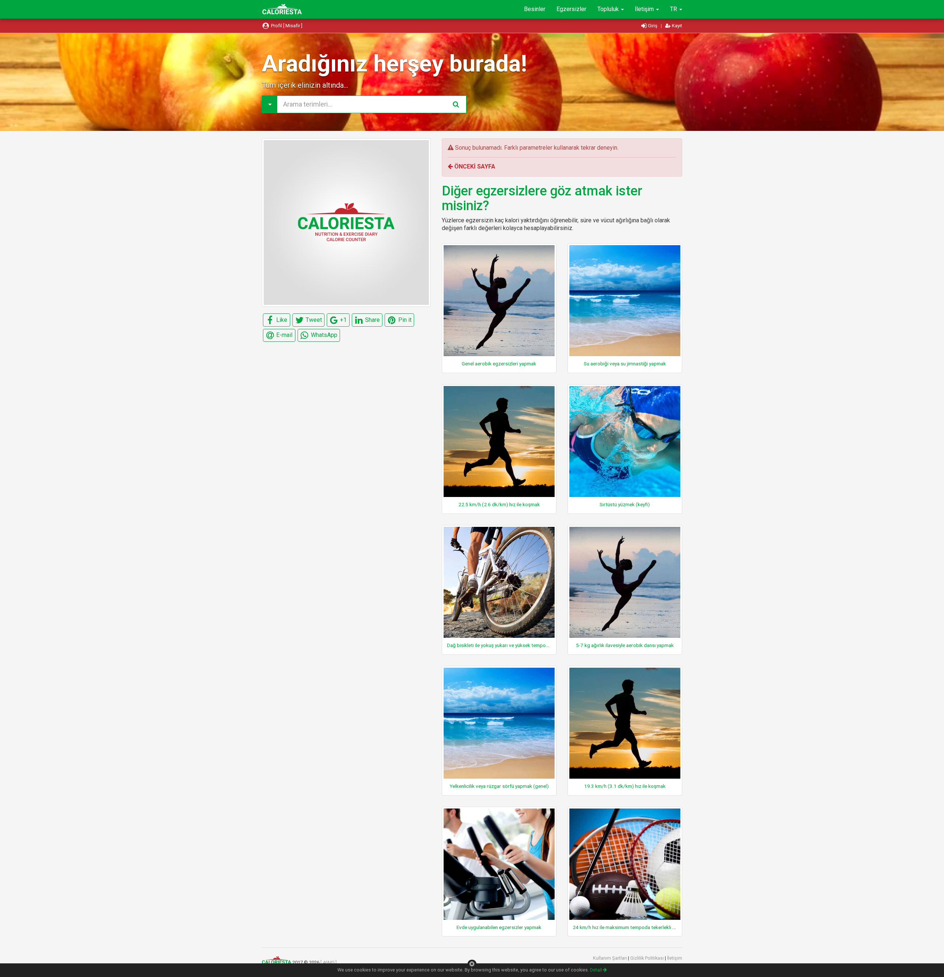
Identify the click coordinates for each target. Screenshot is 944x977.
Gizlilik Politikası (647, 958)
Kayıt (676, 25)
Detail (596, 970)
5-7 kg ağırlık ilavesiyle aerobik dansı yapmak (625, 645)
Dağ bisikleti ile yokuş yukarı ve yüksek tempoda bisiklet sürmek (516, 645)
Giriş (653, 25)
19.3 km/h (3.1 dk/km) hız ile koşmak (625, 786)
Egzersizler (571, 9)
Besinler (534, 9)
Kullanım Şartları (610, 958)
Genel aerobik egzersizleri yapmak (499, 363)
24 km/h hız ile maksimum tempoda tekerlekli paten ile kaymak (640, 927)
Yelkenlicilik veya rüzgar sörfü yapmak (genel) (499, 786)
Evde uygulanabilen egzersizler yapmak (499, 927)
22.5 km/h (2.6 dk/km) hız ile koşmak (499, 504)
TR (674, 9)
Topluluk (608, 9)
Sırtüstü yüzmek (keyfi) (625, 504)
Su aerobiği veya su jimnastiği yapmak (625, 363)
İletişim (645, 9)
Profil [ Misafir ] (286, 25)
